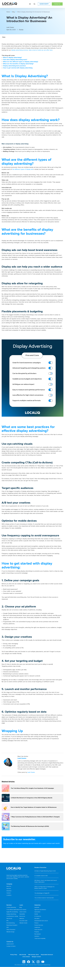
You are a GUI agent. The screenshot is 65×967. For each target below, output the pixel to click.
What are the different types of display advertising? (20, 61)
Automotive (37, 911)
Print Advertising (10, 923)
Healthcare (37, 927)
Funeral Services (38, 925)
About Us (8, 886)
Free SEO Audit (23, 920)
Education (36, 918)
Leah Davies (31, 772)
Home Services (38, 929)
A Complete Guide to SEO (41, 875)
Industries (8, 890)
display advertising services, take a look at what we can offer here (31, 50)
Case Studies (23, 909)
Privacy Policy (13, 954)
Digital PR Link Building (12, 911)
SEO (7, 927)
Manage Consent (36, 956)
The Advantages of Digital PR (41, 893)
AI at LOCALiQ (26, 956)
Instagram (38, 961)
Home (8, 12)
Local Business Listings (12, 916)
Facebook (28, 961)
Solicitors (36, 936)
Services (8, 888)
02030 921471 (44, 4)
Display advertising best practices (14, 66)
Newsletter (22, 914)
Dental (36, 914)
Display (21, 29)
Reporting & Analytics (11, 925)
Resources (22, 916)
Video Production (10, 929)
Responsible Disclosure (47, 954)
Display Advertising (11, 914)
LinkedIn (23, 961)
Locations (8, 895)
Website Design (10, 931)
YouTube (42, 961)
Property (36, 931)
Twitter (33, 961)
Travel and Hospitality (39, 938)
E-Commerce (37, 916)
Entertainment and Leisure (41, 920)
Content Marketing (11, 907)
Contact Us (57, 4)
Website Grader (23, 923)
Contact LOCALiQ (10, 946)
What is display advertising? (12, 57)
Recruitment (37, 934)
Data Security (22, 954)
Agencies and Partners (40, 909)
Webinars (22, 918)
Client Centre (23, 911)
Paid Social (9, 918)
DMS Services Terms (33, 954)
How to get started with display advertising (17, 68)
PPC (7, 920)
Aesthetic (36, 907)
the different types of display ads (22, 169)
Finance (36, 923)
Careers (8, 893)
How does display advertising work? (15, 59)
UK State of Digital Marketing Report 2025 (45, 871)
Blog (13, 12)
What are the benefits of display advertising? (18, 63)
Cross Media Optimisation (13, 909)
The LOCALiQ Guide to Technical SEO (44, 897)
